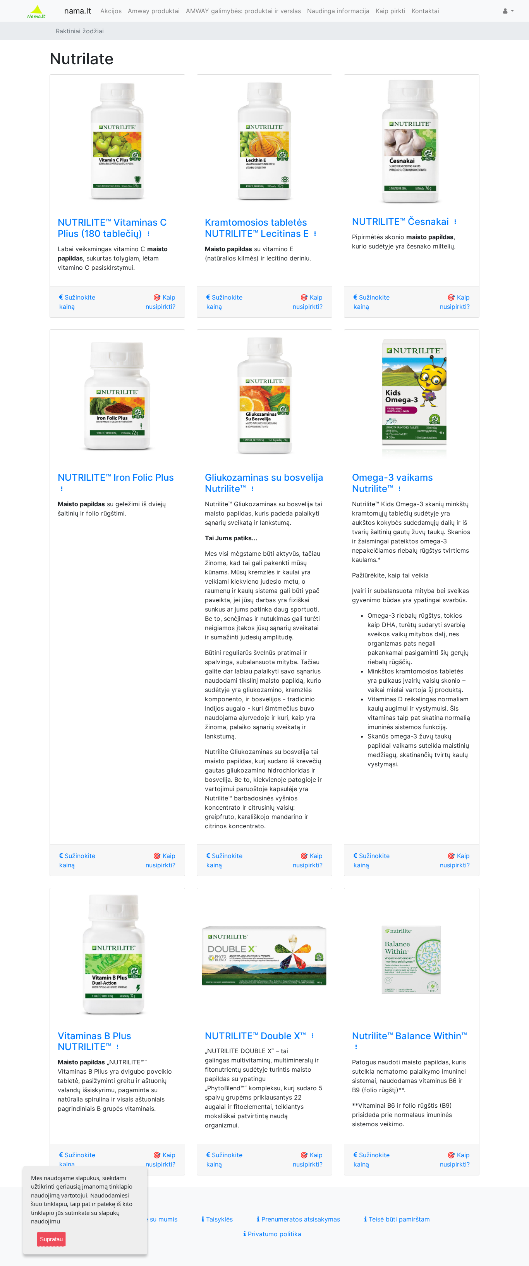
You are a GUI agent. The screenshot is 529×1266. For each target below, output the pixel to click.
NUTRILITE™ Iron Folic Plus (116, 477)
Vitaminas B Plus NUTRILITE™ (94, 1041)
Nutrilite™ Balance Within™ (409, 1036)
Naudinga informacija (338, 11)
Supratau (51, 1239)
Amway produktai (154, 11)
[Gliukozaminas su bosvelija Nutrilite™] (264, 397)
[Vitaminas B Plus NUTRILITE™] (117, 955)
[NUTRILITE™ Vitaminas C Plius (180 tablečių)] (117, 142)
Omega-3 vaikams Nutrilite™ (392, 483)
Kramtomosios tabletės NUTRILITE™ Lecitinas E (257, 228)
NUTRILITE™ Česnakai (400, 221)
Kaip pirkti (390, 11)
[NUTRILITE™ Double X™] (264, 955)
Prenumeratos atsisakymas (299, 1219)
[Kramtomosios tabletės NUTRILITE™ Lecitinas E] (264, 142)
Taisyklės (218, 1219)
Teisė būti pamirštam (398, 1219)
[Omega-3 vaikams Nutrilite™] (411, 397)
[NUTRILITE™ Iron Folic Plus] (117, 397)
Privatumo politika (273, 1234)
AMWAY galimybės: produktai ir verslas (243, 11)
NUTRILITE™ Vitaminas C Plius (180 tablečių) (112, 228)
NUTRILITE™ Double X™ (255, 1036)
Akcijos (111, 11)
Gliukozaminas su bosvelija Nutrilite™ (264, 483)
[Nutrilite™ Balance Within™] (411, 955)
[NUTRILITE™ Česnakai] (411, 142)
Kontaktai (425, 11)
